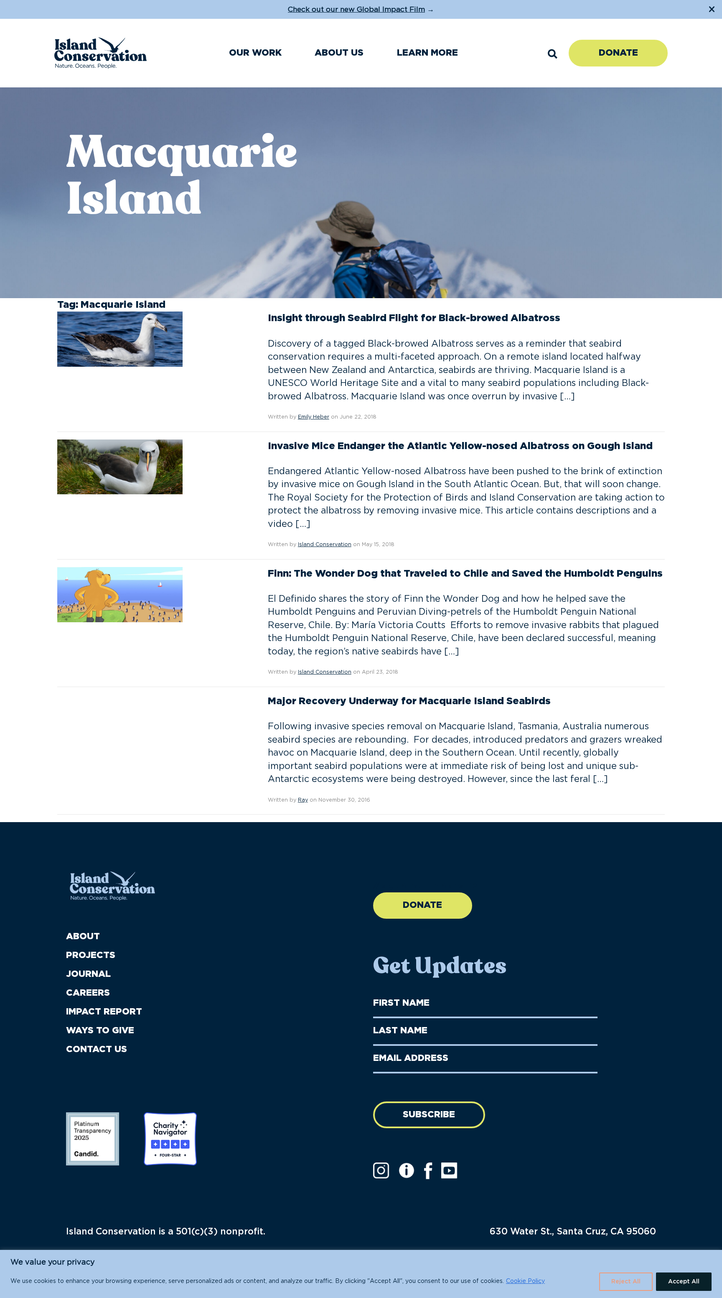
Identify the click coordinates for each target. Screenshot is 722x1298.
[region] (361, 1274)
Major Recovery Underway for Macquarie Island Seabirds (409, 701)
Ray (303, 800)
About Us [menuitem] (339, 53)
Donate (618, 53)
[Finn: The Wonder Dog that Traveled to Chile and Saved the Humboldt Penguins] (120, 594)
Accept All (683, 1282)
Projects (90, 955)
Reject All (626, 1282)
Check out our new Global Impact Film (356, 9)
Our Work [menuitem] (255, 53)
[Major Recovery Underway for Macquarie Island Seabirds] (120, 722)
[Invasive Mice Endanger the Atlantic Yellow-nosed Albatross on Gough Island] (120, 466)
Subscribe (429, 1114)
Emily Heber (313, 417)
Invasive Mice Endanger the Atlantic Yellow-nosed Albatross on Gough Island (460, 446)
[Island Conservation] (100, 53)
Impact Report (104, 1011)
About (83, 936)
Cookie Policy (525, 1281)
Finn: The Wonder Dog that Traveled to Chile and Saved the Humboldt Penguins (465, 574)
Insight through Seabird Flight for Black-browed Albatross (414, 318)
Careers (88, 993)
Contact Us (96, 1049)
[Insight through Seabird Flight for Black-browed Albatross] (120, 339)
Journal (88, 974)
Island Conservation (324, 544)
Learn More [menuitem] (427, 53)
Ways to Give (100, 1030)
